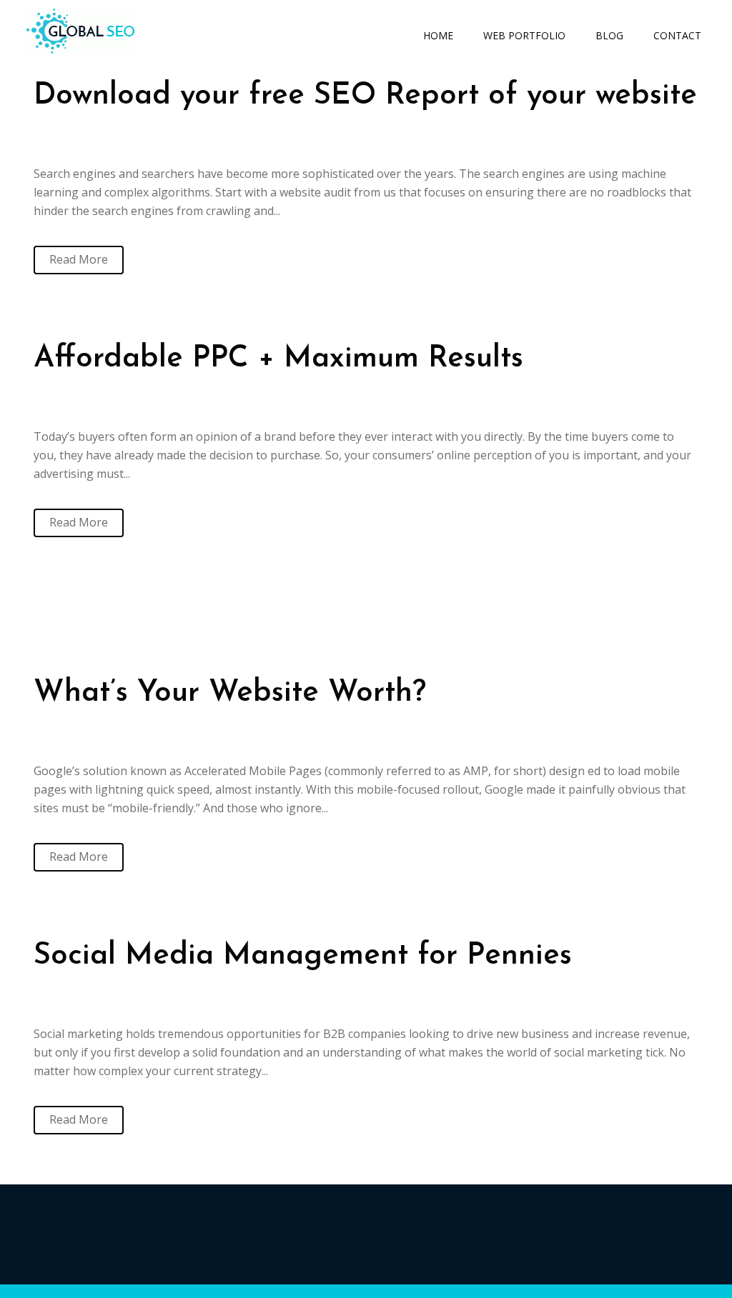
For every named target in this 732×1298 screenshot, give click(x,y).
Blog (609, 35)
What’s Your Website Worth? (230, 693)
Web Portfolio (524, 35)
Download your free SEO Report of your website (365, 96)
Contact (677, 35)
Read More (78, 259)
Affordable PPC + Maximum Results (278, 359)
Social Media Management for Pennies (303, 956)
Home (438, 35)
